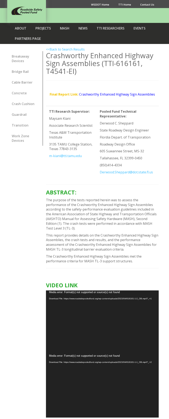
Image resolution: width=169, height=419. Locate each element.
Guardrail (19, 114)
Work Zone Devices (20, 138)
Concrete (19, 93)
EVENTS (140, 28)
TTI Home (124, 4)
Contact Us (147, 4)
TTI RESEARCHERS (110, 28)
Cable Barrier (22, 82)
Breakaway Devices (20, 58)
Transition (20, 125)
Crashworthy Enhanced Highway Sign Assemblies (117, 94)
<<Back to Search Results (65, 49)
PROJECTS (43, 28)
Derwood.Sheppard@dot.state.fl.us (126, 172)
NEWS (83, 28)
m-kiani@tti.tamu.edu (65, 156)
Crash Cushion (23, 104)
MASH (64, 28)
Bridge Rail (20, 71)
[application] (102, 322)
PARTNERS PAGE (28, 38)
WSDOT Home (100, 4)
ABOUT (20, 28)
